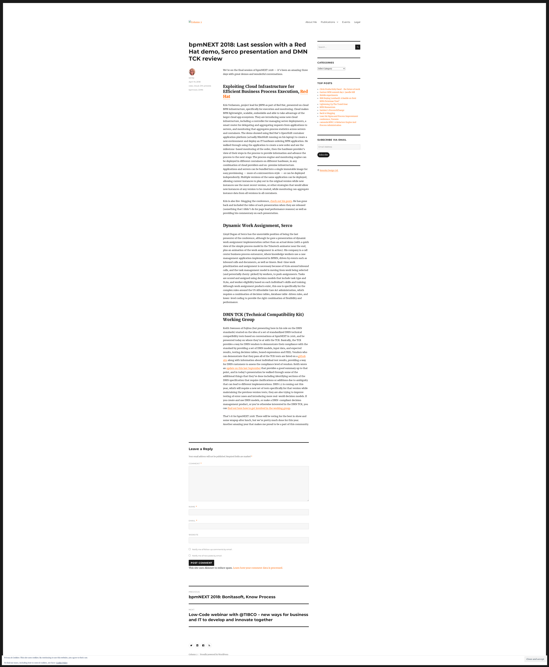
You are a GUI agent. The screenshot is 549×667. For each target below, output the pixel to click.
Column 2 (193, 654)
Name (193, 507)
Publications (328, 22)
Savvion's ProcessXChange (332, 110)
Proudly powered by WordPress (214, 654)
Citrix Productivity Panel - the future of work (340, 89)
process (207, 86)
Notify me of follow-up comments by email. (212, 549)
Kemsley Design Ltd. (329, 170)
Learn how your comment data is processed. (258, 567)
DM (201, 86)
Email (193, 521)
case (191, 86)
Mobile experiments (329, 95)
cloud (196, 86)
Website (193, 535)
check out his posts (281, 201)
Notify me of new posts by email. (207, 556)
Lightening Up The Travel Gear (334, 104)
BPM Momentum (327, 107)
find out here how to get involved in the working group (259, 408)
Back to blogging (327, 113)
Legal (357, 22)
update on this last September (243, 368)
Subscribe (323, 155)
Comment (195, 463)
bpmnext (193, 90)
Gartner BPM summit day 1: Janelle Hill (337, 92)
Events (346, 22)
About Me (311, 22)
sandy (191, 78)
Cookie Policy (61, 663)
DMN (200, 90)
